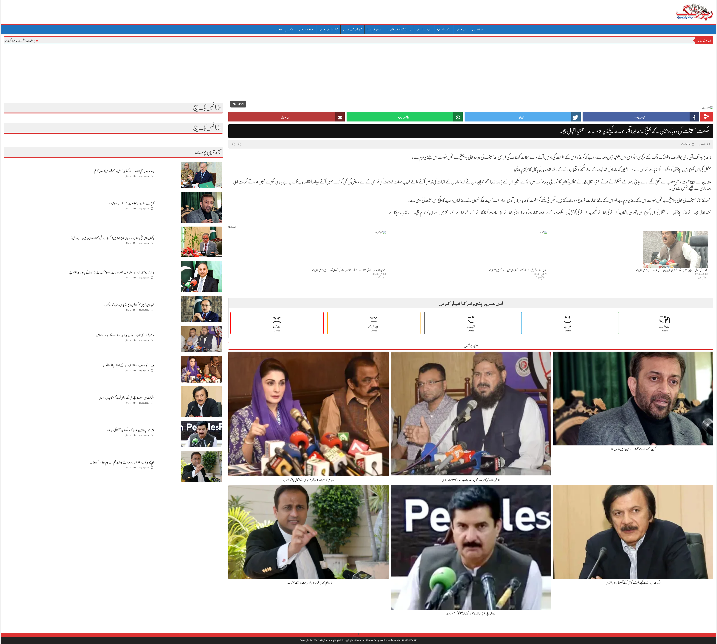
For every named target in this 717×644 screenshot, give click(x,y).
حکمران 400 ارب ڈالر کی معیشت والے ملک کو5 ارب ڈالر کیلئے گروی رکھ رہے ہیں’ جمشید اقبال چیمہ (348, 270)
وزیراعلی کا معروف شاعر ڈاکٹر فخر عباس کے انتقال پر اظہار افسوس (128, 365)
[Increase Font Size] (239, 144)
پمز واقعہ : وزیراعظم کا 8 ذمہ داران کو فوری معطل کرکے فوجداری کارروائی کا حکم (32, 41)
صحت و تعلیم (306, 29)
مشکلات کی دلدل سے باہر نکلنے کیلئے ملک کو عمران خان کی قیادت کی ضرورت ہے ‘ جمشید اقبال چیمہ (671, 270)
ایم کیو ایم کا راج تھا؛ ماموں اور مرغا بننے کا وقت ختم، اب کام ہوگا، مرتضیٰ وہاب (122, 462)
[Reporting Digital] (685, 12)
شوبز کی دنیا (374, 29)
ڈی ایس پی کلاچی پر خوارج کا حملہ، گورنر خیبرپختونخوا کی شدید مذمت (129, 430)
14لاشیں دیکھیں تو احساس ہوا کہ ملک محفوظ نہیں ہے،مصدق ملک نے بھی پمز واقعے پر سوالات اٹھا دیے (111, 272)
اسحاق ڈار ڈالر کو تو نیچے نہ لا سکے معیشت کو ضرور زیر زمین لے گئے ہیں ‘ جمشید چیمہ (517, 270)
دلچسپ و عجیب (284, 29)
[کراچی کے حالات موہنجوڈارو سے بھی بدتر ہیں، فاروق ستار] (201, 207)
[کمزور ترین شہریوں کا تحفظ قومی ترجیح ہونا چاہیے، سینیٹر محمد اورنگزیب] (201, 309)
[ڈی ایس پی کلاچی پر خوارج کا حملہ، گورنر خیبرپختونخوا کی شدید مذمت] (201, 434)
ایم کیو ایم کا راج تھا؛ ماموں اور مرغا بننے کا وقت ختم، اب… (309, 582)
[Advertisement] (358, 72)
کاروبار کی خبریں (328, 29)
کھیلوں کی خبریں (352, 29)
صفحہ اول (477, 29)
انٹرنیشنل (426, 29)
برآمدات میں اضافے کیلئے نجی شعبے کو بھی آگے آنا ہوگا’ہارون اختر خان (126, 398)
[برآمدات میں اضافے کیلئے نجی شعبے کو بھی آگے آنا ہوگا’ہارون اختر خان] (201, 402)
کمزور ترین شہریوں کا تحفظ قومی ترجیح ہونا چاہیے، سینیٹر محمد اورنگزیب (129, 305)
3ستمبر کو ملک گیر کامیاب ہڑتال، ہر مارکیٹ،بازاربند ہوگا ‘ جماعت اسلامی (125, 335)
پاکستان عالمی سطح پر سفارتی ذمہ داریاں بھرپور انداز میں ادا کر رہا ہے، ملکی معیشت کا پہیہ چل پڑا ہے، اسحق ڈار (112, 238)
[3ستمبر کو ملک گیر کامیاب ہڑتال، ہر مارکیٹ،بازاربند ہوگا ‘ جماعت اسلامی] (201, 339)
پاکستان (446, 29)
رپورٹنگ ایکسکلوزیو (399, 29)
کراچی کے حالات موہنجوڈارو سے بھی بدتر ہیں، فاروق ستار (131, 203)
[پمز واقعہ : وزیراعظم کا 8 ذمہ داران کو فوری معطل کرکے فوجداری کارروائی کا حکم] (201, 175)
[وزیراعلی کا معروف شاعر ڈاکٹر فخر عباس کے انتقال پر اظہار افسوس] (201, 369)
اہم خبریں (461, 29)
